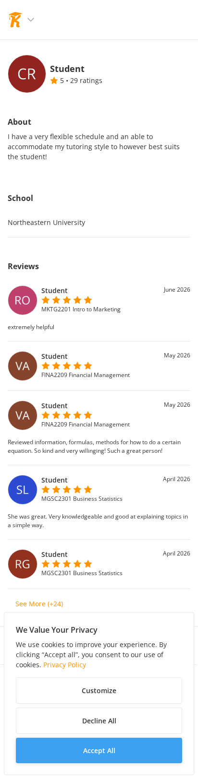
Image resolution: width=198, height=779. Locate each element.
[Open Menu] (30, 19)
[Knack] (15, 19)
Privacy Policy (64, 664)
